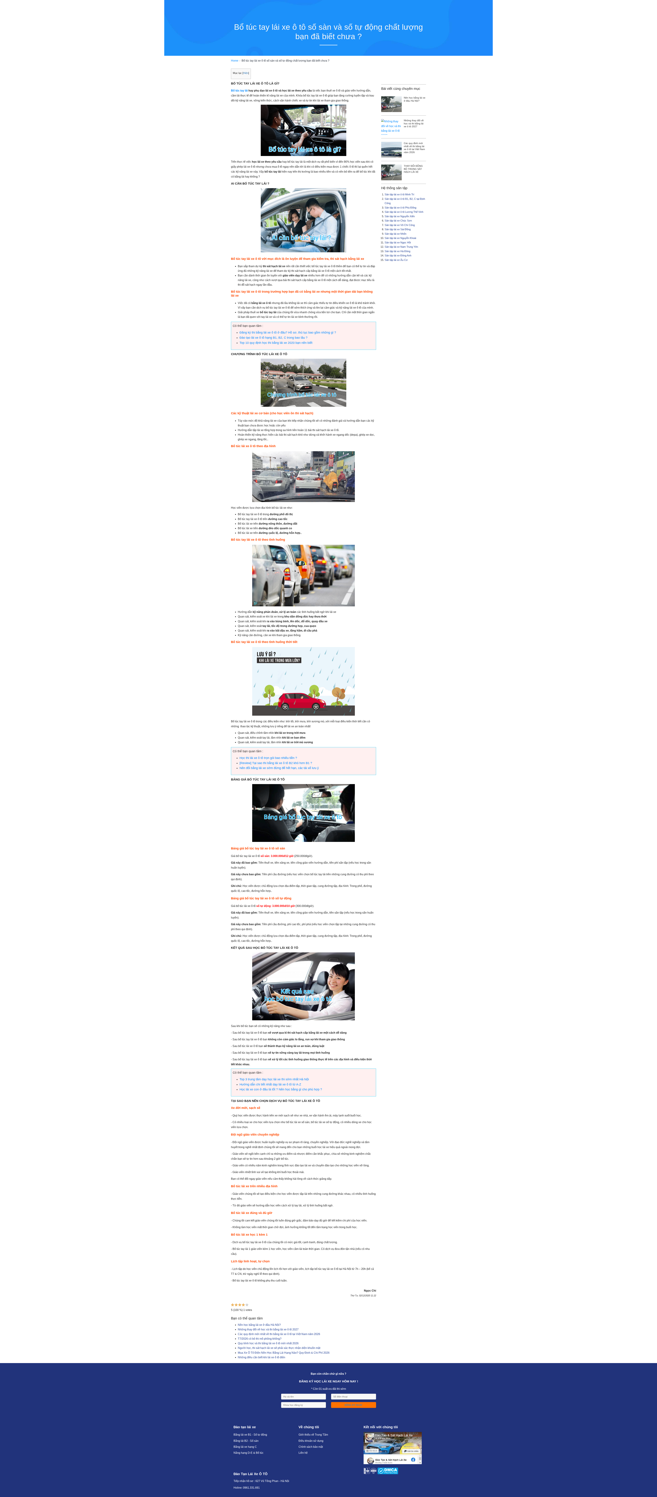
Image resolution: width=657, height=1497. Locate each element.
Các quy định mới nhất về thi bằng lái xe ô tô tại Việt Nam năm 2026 (279, 1334)
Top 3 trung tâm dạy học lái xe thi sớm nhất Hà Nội (274, 1079)
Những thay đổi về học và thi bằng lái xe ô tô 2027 (268, 1329)
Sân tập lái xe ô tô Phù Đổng (400, 207)
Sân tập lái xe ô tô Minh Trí (399, 194)
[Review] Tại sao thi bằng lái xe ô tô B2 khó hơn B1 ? (276, 763)
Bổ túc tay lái (239, 90)
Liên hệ (303, 1452)
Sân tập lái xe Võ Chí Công (400, 225)
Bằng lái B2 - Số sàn (246, 1440)
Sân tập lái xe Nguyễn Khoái (400, 238)
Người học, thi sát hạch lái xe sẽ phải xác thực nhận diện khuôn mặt (279, 1347)
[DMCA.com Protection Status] (387, 1473)
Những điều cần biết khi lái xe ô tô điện (261, 1357)
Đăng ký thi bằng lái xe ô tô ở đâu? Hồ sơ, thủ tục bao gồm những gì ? (288, 332)
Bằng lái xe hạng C (245, 1446)
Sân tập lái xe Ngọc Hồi (398, 242)
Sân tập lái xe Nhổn (395, 233)
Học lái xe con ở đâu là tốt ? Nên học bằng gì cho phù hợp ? (281, 1089)
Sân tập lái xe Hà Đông (397, 251)
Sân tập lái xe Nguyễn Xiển (400, 216)
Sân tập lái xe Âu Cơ (396, 259)
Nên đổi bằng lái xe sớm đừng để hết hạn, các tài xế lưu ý (279, 768)
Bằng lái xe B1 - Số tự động (250, 1434)
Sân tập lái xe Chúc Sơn (398, 220)
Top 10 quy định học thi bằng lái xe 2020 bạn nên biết (276, 342)
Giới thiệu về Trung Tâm (313, 1434)
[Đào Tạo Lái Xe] (393, 1463)
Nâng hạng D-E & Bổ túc (248, 1452)
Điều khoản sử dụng (311, 1440)
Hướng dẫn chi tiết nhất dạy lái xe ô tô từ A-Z (270, 1084)
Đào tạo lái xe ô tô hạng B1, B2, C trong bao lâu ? (273, 337)
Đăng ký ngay (353, 1405)
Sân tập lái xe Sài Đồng (398, 229)
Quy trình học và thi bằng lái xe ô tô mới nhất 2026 (268, 1343)
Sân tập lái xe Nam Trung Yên (401, 246)
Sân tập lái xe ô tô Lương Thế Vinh (404, 211)
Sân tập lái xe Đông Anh (398, 255)
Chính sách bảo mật (311, 1446)
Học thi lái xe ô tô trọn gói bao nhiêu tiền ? (268, 758)
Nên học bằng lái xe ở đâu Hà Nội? (259, 1324)
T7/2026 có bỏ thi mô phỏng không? (259, 1338)
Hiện (245, 72)
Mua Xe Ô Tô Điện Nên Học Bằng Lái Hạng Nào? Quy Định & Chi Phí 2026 (284, 1352)
